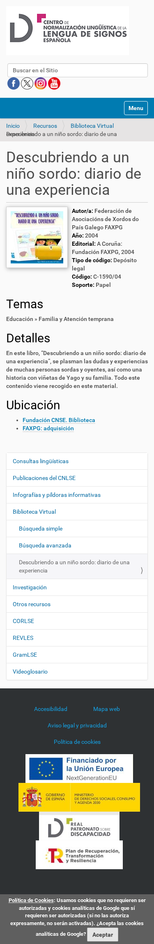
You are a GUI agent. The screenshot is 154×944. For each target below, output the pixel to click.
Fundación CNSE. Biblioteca (59, 420)
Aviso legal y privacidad (77, 725)
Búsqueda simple (40, 528)
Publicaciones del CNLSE (44, 478)
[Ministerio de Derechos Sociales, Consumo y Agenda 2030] (79, 796)
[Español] (67, 30)
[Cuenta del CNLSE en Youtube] (54, 83)
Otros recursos (32, 604)
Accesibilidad (50, 709)
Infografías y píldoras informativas (57, 495)
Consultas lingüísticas (41, 461)
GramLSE (25, 654)
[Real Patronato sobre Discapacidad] (79, 825)
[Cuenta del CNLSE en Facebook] (14, 83)
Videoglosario (30, 671)
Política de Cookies (31, 900)
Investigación (30, 587)
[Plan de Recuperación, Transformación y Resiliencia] (79, 854)
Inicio (13, 125)
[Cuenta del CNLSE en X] (27, 83)
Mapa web (106, 709)
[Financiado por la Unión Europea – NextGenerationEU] (79, 767)
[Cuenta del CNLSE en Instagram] (41, 83)
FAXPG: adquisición (48, 428)
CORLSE (23, 621)
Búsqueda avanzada (45, 545)
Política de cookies (77, 742)
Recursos (45, 125)
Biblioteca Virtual (92, 125)
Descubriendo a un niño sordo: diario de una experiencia (74, 566)
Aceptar (102, 934)
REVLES (23, 638)
